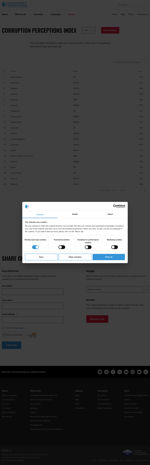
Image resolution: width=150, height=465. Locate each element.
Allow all (108, 257)
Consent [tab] (39, 214)
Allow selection (75, 257)
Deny (41, 257)
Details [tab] (75, 214)
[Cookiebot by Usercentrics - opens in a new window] (115, 206)
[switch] (61, 247)
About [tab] (110, 214)
